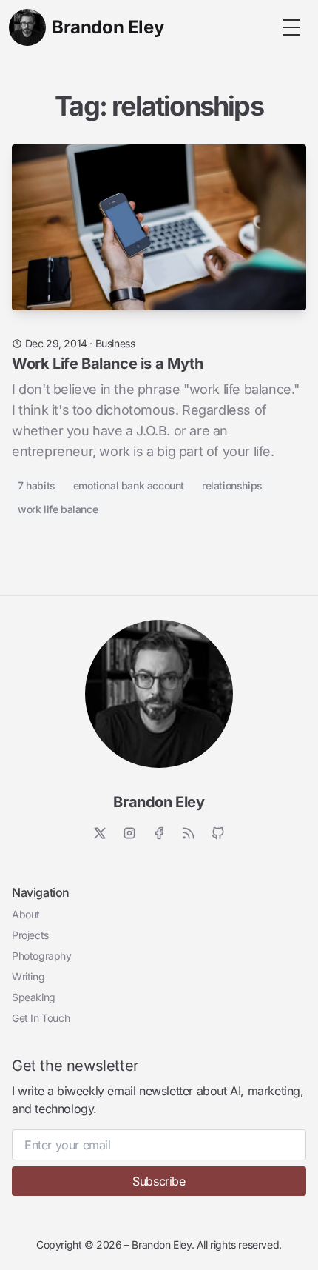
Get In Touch (41, 1018)
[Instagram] (129, 833)
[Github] (218, 833)
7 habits (36, 485)
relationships (232, 485)
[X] (100, 833)
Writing (28, 976)
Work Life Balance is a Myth (107, 363)
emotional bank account (128, 485)
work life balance (58, 509)
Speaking (33, 997)
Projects (30, 935)
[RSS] (188, 833)
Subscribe (158, 1181)
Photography (42, 955)
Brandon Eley (158, 802)
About (26, 914)
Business (115, 343)
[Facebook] (159, 833)
